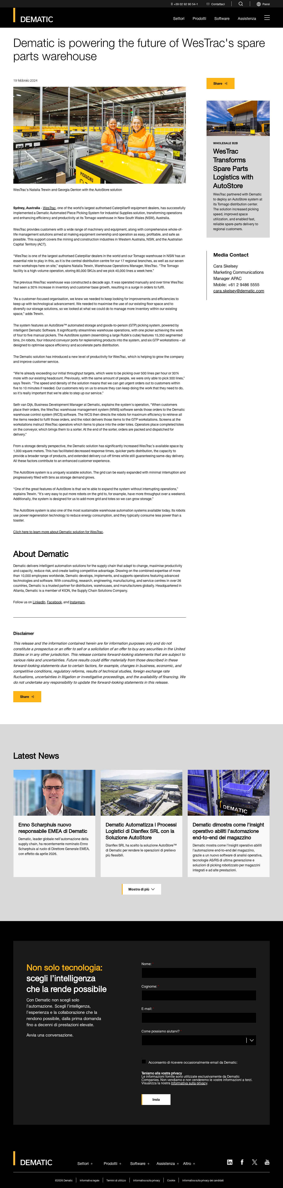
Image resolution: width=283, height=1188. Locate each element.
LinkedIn (39, 601)
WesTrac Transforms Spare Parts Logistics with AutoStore (233, 167)
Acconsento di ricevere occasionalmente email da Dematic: (193, 1061)
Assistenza (166, 1163)
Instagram (77, 601)
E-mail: (148, 1008)
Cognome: (150, 985)
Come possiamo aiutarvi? (162, 1030)
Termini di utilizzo (116, 1180)
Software (137, 1163)
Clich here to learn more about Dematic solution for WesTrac (58, 531)
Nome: (148, 963)
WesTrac (49, 207)
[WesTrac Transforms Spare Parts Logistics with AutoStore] (238, 118)
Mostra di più (138, 889)
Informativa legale (89, 1180)
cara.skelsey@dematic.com (238, 290)
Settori (83, 1163)
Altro (187, 1163)
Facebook (54, 601)
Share (217, 83)
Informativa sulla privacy (189, 1082)
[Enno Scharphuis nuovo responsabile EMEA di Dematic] (54, 793)
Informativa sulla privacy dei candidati (203, 1180)
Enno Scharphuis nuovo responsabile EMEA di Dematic (52, 827)
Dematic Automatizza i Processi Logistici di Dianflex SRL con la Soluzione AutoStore (141, 830)
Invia (156, 1099)
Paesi (266, 3)
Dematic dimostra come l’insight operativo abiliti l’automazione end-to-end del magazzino (228, 830)
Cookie (171, 1180)
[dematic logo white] (32, 1163)
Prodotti (110, 1163)
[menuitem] (184, 4)
